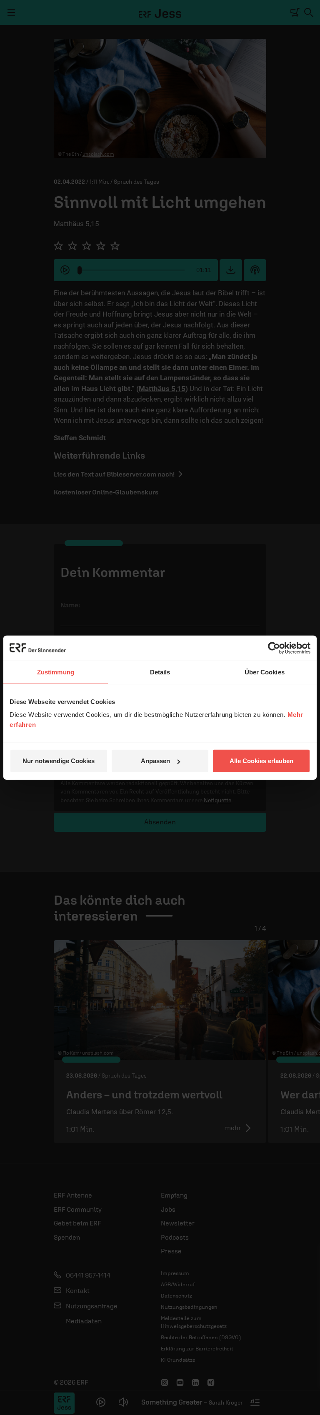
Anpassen (155, 760)
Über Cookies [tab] (265, 671)
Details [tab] (160, 671)
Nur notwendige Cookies (58, 760)
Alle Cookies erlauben (261, 760)
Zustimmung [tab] (55, 671)
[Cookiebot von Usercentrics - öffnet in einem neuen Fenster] (274, 647)
